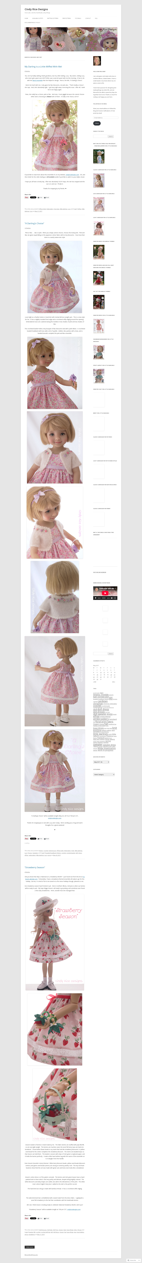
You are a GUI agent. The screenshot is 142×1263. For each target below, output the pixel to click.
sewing (112, 739)
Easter (115, 714)
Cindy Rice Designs (36, 9)
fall (94, 722)
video (113, 746)
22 (94, 677)
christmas (98, 703)
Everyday (56, 209)
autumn (111, 695)
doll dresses (99, 711)
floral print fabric (104, 721)
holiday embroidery (99, 726)
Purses (30, 853)
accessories (96, 693)
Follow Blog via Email (100, 104)
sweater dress (109, 744)
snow (98, 741)
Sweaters (35, 853)
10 (100, 672)
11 (104, 672)
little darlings (63, 209)
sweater (97, 744)
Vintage (95, 748)
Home (26, 18)
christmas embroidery (110, 704)
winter (95, 750)
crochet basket (70, 853)
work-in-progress (105, 750)
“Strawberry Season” (35, 867)
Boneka (115, 699)
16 (97, 675)
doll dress (56, 1232)
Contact (88, 18)
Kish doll (109, 728)
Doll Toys (55, 1230)
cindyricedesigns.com (72, 175)
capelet (95, 701)
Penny (95, 738)
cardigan (103, 701)
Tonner (100, 746)
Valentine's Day (107, 746)
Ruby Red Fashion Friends (101, 739)
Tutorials (78, 18)
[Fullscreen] (115, 598)
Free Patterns (66, 18)
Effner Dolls (42, 209)
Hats (64, 1230)
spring (108, 741)
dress (80, 853)
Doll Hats (49, 1230)
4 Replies (27, 872)
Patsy (115, 736)
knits (72, 851)
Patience (110, 736)
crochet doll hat (45, 1232)
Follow (97, 123)
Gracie (61, 1230)
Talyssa (95, 746)
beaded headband (51, 853)
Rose (110, 738)
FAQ (96, 18)
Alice (101, 693)
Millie (114, 734)
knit (114, 728)
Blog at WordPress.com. (31, 1255)
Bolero (41, 851)
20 (111, 675)
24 (100, 677)
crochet (64, 853)
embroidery (32, 855)
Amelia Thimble (101, 694)
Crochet (46, 851)
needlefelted (102, 736)
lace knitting (80, 1232)
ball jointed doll (101, 696)
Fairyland (113, 719)
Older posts (29, 1247)
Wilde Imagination (107, 748)
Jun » (113, 682)
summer (105, 742)
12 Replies (28, 228)
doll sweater (99, 714)
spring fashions (98, 742)
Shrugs (79, 1230)
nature (96, 736)
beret (107, 699)
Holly (107, 725)
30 (97, 679)
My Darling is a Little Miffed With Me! (43, 66)
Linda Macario (104, 732)
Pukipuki (101, 738)
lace (75, 1232)
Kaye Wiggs (70, 1230)
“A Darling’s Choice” (34, 223)
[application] (105, 593)
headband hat (112, 724)
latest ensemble (38, 80)
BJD (35, 1232)
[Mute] (112, 598)
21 (114, 675)
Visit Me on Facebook (99, 572)
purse (49, 855)
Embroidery (50, 209)
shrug (26, 1234)
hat (65, 1232)
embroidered (105, 717)
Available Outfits (37, 18)
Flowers (96, 724)
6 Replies (27, 71)
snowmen (102, 741)
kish (105, 728)
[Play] (96, 598)
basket (31, 1232)
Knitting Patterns (52, 18)
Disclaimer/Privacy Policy (32, 22)
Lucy (69, 209)
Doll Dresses (52, 851)
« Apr (94, 682)
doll (77, 853)
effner (80, 209)
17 (100, 675)
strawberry (32, 1234)
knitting (97, 730)
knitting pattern (106, 730)
